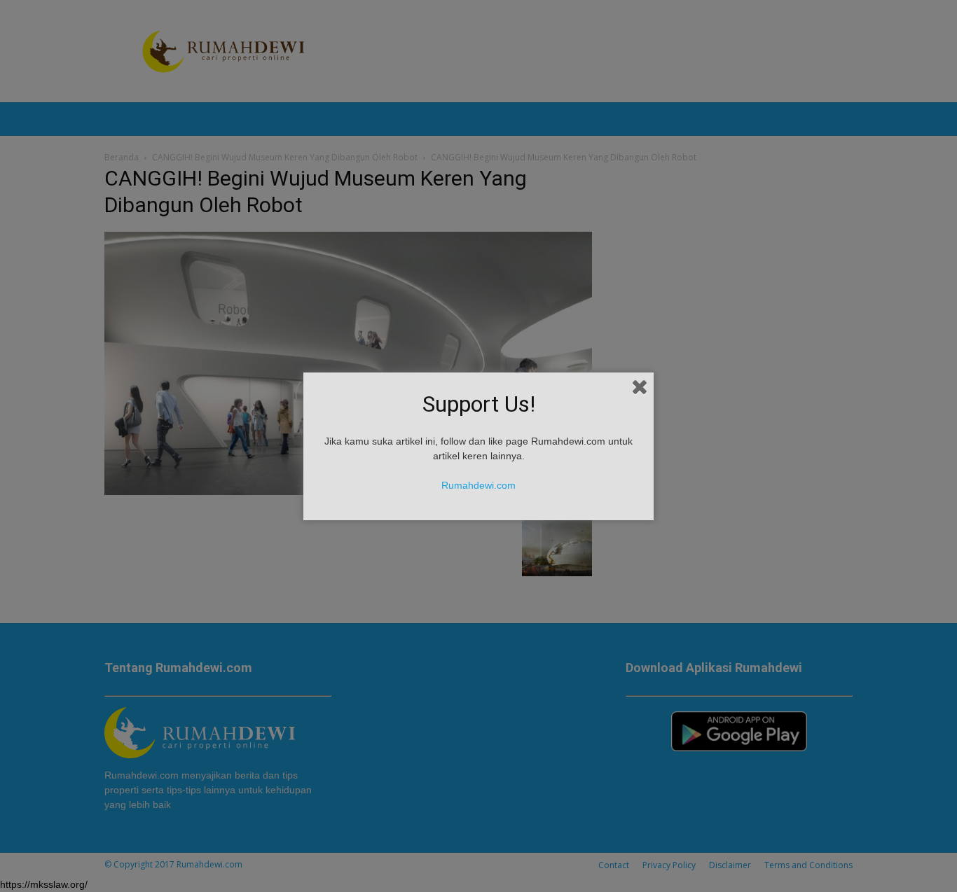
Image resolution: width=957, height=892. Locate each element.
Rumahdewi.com (478, 485)
